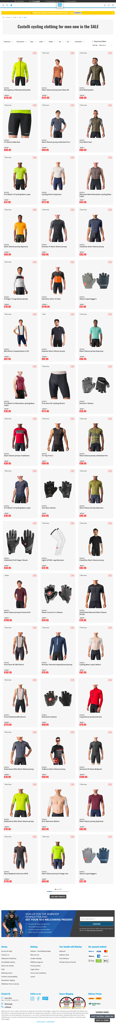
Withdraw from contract (10, 984)
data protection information (95, 930)
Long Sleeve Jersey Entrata (90, 717)
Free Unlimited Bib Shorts (15, 717)
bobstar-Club (64, 955)
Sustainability (78, 42)
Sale (60, 42)
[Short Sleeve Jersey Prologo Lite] (58, 855)
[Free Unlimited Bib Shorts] (20, 699)
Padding (51, 42)
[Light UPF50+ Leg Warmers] (58, 542)
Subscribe (97, 924)
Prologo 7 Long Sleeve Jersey (16, 299)
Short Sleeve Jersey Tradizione (16, 456)
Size (68, 42)
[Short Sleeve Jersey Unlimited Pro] (58, 124)
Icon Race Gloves (49, 508)
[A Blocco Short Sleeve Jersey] (58, 751)
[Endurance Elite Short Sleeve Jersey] (20, 751)
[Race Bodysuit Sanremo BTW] (20, 855)
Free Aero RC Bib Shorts (14, 665)
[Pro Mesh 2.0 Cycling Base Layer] (20, 176)
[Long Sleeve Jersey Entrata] (95, 699)
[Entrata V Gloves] (95, 385)
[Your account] (105, 5)
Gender (41, 42)
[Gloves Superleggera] (95, 281)
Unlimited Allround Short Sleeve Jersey (93, 613)
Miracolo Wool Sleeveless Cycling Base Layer (95, 195)
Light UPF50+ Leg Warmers (53, 560)
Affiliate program (36, 962)
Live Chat (8, 998)
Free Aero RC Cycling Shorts (53, 403)
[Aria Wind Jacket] (95, 72)
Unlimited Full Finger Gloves (16, 560)
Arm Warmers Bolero (50, 821)
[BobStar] (11, 5)
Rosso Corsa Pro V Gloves (52, 612)
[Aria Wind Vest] (95, 124)
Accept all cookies (102, 1020)
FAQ (2, 969)
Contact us (5, 955)
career (32, 977)
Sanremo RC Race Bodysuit (90, 769)
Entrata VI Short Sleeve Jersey (54, 247)
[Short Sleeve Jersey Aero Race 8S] (58, 72)
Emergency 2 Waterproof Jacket (17, 90)
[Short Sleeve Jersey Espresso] (20, 228)
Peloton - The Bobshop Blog (40, 951)
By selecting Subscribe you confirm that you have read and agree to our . (96, 929)
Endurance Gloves (49, 717)
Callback (7, 1007)
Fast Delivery (20, 1)
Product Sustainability (9, 977)
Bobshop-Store (6, 973)
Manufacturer (7, 42)
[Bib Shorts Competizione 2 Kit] (20, 333)
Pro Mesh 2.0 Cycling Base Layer (17, 194)
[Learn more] (113, 13)
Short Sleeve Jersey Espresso (16, 247)
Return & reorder (7, 966)
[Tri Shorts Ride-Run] (20, 124)
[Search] (7, 5)
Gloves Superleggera (88, 299)
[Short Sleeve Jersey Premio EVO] (20, 594)
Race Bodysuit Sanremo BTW (16, 874)
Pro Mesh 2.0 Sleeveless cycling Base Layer (19, 404)
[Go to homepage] (59, 5)
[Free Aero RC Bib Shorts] (20, 646)
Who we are (34, 955)
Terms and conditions (38, 973)
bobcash (62, 951)
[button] (102, 41)
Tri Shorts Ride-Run (12, 142)
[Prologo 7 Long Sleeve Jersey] (20, 281)
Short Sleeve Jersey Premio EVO (17, 612)
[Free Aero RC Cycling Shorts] (58, 385)
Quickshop (20, 75)
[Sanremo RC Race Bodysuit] (95, 751)
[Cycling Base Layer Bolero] (95, 646)
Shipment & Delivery (8, 958)
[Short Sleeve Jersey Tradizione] (20, 437)
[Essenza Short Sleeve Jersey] (58, 333)
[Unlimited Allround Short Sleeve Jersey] (95, 594)
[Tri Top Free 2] (58, 437)
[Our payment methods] (101, 957)
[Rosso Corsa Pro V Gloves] (58, 594)
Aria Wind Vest (85, 142)
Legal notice (34, 969)
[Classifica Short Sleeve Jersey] (95, 228)
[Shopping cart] (113, 5)
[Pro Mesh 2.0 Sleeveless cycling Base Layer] (20, 385)
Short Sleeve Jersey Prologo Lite (55, 874)
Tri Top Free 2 (47, 456)
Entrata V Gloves (86, 403)
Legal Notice (51, 1022)
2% (30, 1)
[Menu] (3, 5)
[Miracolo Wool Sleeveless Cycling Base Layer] (95, 176)
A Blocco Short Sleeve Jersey (53, 769)
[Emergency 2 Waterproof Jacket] (20, 72)
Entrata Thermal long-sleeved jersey (57, 665)
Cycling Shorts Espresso (51, 194)
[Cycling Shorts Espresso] (58, 176)
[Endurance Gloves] (58, 699)
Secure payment (71, 1)
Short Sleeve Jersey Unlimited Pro (56, 142)
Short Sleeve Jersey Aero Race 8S (55, 90)
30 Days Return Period (53, 1)
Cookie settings (36, 958)
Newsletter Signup (8, 980)
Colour (32, 42)
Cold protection (21, 42)
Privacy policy (35, 966)
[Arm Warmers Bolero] (58, 803)
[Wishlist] (109, 5)
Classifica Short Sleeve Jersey (91, 247)
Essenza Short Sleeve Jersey (53, 351)
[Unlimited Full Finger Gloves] (20, 542)
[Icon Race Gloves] (58, 490)
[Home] (3, 17)
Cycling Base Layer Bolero (90, 665)
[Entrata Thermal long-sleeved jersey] (58, 646)
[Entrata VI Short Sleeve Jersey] (58, 228)
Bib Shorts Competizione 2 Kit (16, 351)
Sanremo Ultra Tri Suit (51, 299)
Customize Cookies (102, 1012)
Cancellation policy (8, 962)
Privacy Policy (41, 1022)
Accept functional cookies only (102, 1016)
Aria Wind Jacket (86, 90)
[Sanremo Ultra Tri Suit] (58, 281)
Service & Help (6, 951)
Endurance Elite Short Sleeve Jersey (19, 769)
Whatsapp (8, 1004)
